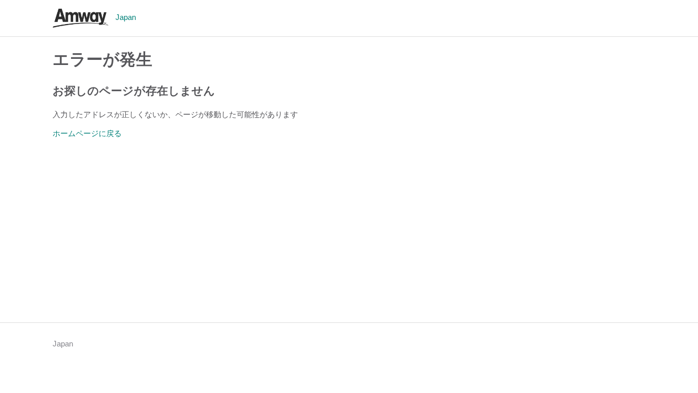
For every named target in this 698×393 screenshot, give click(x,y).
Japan (63, 343)
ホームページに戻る (87, 133)
